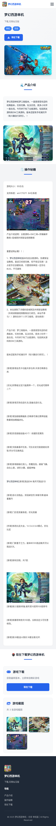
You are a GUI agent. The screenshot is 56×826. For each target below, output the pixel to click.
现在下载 (15, 37)
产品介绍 (8, 795)
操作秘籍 (8, 800)
